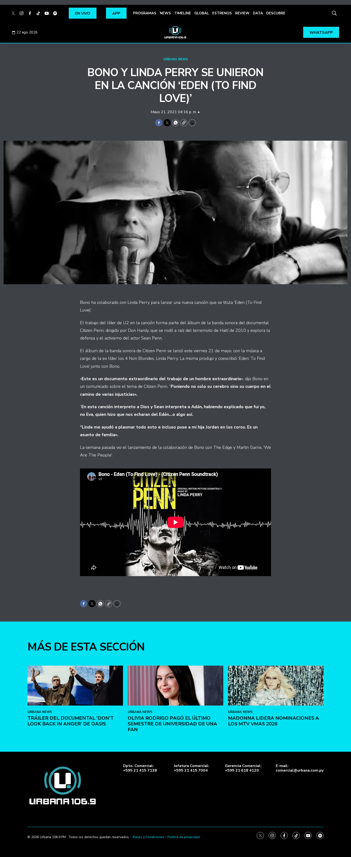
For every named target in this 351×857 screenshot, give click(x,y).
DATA (258, 13)
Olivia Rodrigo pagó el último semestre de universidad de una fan (172, 724)
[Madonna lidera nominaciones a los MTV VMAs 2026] (276, 686)
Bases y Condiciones (148, 837)
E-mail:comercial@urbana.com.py (300, 768)
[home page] (175, 32)
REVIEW (242, 13)
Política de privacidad (183, 837)
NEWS (165, 13)
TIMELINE (182, 13)
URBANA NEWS (175, 59)
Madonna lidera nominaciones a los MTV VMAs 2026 (273, 721)
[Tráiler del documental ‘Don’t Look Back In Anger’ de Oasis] (75, 686)
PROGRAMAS (144, 13)
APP (116, 13)
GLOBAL (201, 13)
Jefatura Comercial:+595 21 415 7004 (191, 768)
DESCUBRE (275, 13)
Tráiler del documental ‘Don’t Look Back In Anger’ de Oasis (70, 721)
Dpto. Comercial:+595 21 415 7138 (140, 768)
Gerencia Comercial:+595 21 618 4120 (243, 768)
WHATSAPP (321, 32)
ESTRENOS (222, 13)
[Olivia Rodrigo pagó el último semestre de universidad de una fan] (175, 686)
